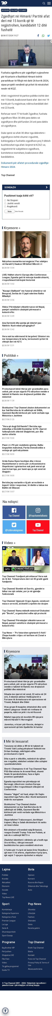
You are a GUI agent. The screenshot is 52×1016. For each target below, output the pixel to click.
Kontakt (31, 955)
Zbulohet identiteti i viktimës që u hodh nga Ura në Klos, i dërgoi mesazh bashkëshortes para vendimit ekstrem (26, 843)
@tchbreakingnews (14, 530)
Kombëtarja (7, 909)
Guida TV (6, 970)
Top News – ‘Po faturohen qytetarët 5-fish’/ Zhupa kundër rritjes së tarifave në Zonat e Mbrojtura (24, 635)
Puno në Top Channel (37, 959)
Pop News (34, 904)
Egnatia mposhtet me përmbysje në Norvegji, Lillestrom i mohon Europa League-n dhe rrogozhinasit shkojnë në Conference (24, 785)
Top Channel (14, 515)
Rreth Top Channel (36, 948)
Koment (31, 879)
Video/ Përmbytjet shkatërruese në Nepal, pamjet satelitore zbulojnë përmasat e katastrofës (23, 311)
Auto (30, 890)
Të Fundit (22, 10)
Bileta (30, 951)
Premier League (8, 921)
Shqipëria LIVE (8, 955)
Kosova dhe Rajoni (35, 882)
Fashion (31, 917)
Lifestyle (31, 913)
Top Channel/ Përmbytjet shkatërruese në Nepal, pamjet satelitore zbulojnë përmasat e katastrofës (25, 623)
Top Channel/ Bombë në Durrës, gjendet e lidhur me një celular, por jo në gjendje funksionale (23, 591)
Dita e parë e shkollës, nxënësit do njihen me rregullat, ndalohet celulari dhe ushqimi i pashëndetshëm (25, 761)
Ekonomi (5, 886)
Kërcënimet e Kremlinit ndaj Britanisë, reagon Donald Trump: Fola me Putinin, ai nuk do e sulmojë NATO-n (24, 832)
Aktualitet (6, 882)
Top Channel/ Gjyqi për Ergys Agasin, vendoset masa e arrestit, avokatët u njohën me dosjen (25, 602)
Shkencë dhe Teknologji (38, 886)
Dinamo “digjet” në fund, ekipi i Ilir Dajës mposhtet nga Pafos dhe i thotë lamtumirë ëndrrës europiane (25, 797)
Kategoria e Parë (9, 917)
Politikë (14, 10)
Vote (10, 211)
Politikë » (11, 356)
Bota (31, 869)
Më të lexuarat (17, 741)
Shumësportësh (9, 932)
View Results (19, 211)
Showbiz (31, 909)
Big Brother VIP (8, 948)
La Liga (5, 924)
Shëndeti (32, 921)
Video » (9, 543)
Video (4, 894)
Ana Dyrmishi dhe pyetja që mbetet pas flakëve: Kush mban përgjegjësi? (21, 326)
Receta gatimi (34, 928)
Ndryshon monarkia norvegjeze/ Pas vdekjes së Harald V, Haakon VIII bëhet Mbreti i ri (25, 264)
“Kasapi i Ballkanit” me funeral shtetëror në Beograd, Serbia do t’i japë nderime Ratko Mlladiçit (24, 295)
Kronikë (5, 879)
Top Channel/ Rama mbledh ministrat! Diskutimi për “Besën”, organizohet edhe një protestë (25, 612)
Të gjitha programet (10, 966)
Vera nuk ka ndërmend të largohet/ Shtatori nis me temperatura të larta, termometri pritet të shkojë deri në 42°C (26, 341)
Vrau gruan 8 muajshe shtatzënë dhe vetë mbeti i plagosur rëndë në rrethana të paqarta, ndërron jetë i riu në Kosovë (25, 710)
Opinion (31, 875)
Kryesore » (12, 228)
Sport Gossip (7, 936)
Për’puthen (6, 951)
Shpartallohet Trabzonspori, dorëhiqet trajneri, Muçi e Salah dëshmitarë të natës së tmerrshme (25, 822)
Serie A (5, 928)
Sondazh (10, 187)
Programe (8, 942)
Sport (5, 904)
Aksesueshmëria (35, 969)
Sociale (5, 890)
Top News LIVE (8, 897)
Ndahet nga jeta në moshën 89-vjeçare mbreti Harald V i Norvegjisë (23, 718)
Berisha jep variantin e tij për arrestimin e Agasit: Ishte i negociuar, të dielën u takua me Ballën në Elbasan (25, 487)
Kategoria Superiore (10, 913)
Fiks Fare (5, 959)
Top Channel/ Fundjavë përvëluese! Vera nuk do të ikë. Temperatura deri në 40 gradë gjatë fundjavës (25, 579)
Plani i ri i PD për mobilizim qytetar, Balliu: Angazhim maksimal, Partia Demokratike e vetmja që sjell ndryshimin (23, 449)
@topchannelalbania (38, 515)
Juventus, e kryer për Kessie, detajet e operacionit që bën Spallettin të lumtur (23, 725)
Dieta (30, 924)
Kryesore (5, 10)
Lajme (6, 869)
